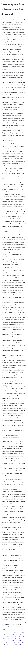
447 (12, 638)
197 (11, 642)
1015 (23, 642)
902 (19, 632)
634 (15, 632)
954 (24, 640)
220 (3, 636)
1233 (3, 644)
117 (18, 642)
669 (24, 636)
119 (15, 636)
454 (16, 644)
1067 (3, 638)
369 (15, 638)
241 (8, 644)
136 (19, 638)
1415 (8, 634)
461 (3, 632)
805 (21, 634)
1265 (20, 640)
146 (12, 636)
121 (7, 632)
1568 (7, 636)
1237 (3, 640)
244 (3, 642)
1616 (12, 634)
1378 (3, 634)
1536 (17, 634)
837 (7, 642)
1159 (20, 636)
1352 (23, 632)
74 (16, 640)
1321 (8, 640)
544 (8, 638)
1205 (12, 640)
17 (14, 642)
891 (23, 638)
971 (11, 632)
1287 (20, 644)
